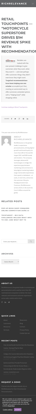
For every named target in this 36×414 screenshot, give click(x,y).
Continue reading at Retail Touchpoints (14, 107)
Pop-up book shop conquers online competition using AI (15, 209)
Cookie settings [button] (8, 409)
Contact (22, 327)
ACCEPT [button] (17, 409)
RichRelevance (14, 3)
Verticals (6, 330)
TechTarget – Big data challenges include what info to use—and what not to (16, 217)
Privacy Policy (24, 330)
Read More (11, 406)
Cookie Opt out (25, 333)
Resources (7, 327)
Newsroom (23, 320)
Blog (21, 323)
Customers (7, 323)
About (6, 320)
